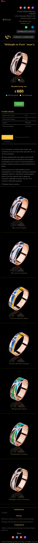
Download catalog (26, 31)
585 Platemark (13, 95)
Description (7, 137)
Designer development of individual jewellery (17, 522)
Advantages (7, 142)
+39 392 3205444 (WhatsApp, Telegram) (26, 13)
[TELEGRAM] (32, 27)
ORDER (19, 104)
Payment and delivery (22, 137)
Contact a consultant (23, 37)
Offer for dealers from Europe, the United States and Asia (18, 529)
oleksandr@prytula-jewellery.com (25, 22)
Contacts (4, 512)
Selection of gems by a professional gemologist (18, 519)
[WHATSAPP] (26, 27)
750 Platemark (27, 95)
